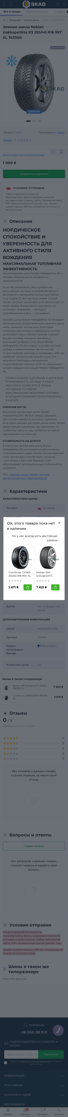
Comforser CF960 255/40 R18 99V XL (20, 574)
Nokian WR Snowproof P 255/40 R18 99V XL (47, 574)
